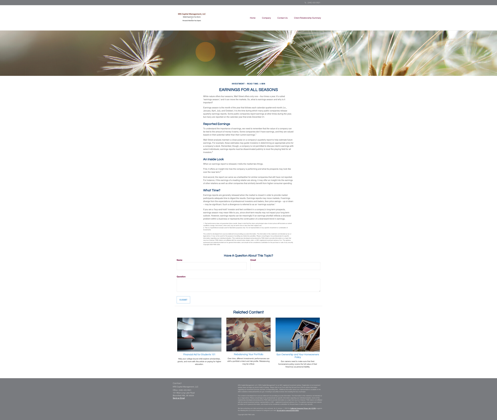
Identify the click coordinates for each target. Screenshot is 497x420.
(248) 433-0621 (314, 2)
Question (181, 276)
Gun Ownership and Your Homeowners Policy (297, 356)
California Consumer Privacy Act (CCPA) (303, 408)
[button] (266, 17)
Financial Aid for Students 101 (199, 354)
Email (253, 260)
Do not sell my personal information (288, 410)
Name (179, 260)
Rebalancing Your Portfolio (248, 354)
